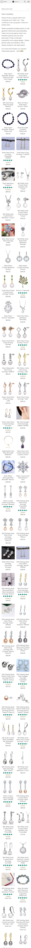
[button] (22, 80)
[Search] (24, 1)
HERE (21, 51)
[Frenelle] (15, 1)
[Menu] (1, 1)
